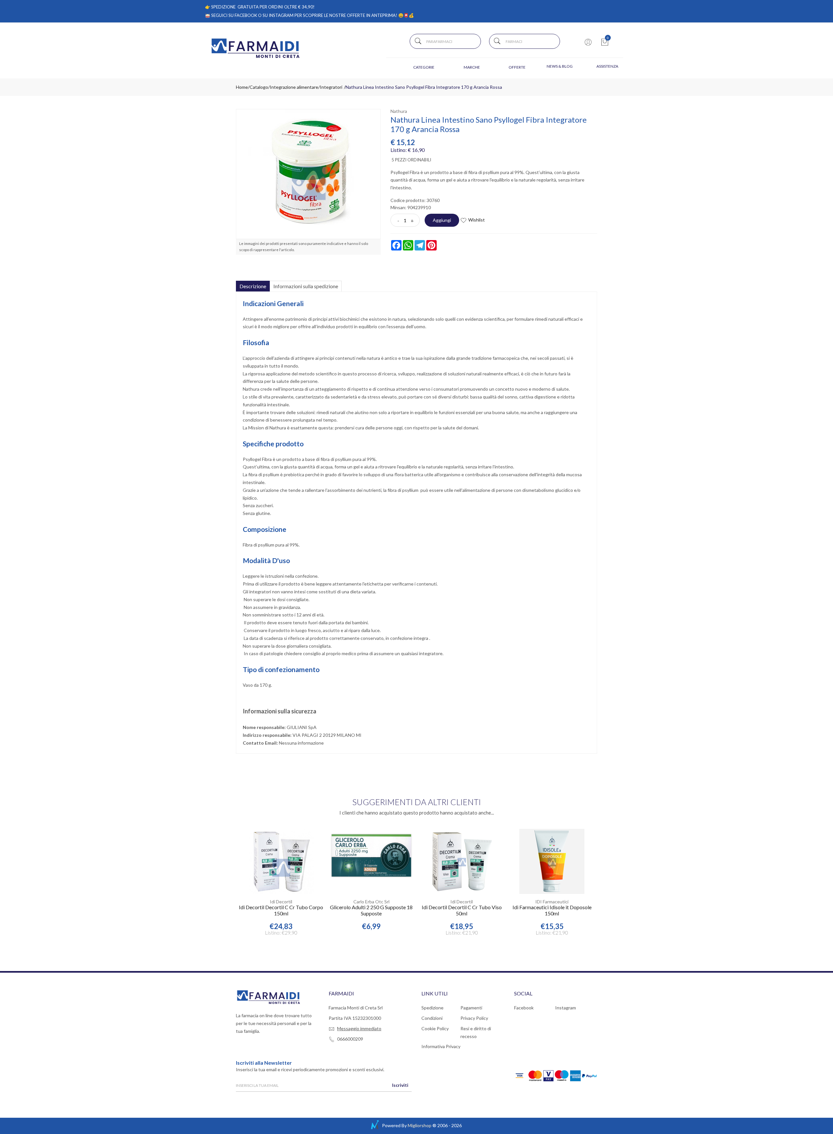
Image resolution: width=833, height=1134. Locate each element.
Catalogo (259, 87)
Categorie (423, 67)
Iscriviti (400, 1085)
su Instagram (278, 15)
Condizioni (432, 1018)
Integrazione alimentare (294, 87)
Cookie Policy (435, 1028)
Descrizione (252, 286)
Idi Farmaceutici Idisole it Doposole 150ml (552, 910)
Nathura (398, 111)
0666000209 (350, 1039)
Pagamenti (471, 1007)
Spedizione (432, 1007)
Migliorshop (419, 1125)
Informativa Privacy (440, 1046)
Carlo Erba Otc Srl (371, 901)
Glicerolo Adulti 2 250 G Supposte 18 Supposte (371, 910)
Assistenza (607, 66)
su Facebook (242, 15)
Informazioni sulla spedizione (305, 286)
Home (242, 87)
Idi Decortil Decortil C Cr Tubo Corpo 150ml (281, 910)
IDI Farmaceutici (551, 901)
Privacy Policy (474, 1018)
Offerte (517, 67)
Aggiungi (442, 220)
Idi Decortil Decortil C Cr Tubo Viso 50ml (462, 910)
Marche (472, 67)
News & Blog (560, 66)
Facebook (524, 1007)
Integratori (331, 87)
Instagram (565, 1007)
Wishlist (476, 220)
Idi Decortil (281, 901)
